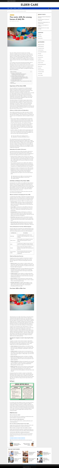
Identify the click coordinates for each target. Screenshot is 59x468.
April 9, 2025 (30, 461)
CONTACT (15, 8)
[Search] (51, 8)
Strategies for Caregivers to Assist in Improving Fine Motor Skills (22, 81)
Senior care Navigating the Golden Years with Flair (46, 459)
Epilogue (12, 82)
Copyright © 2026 (25, 467)
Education (39, 53)
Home (8, 8)
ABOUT (11, 8)
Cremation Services (41, 48)
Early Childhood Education (42, 51)
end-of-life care (40, 55)
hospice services (40, 62)
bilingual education (41, 44)
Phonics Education (41, 69)
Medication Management (42, 64)
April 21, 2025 (16, 455)
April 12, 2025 (16, 461)
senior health (40, 73)
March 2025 (40, 36)
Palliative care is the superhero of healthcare (17, 459)
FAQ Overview (13, 83)
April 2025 (39, 34)
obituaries (39, 68)
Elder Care (29, 5)
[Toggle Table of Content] (31, 71)
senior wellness (40, 75)
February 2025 (40, 38)
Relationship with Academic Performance (18, 74)
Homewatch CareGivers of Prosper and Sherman (17, 437)
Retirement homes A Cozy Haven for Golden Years (32, 453)
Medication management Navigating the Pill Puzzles (17, 453)
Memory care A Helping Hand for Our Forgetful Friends (47, 453)
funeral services (40, 57)
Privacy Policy (20, 8)
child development (41, 46)
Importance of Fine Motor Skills (16, 72)
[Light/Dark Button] (49, 8)
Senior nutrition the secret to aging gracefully (32, 459)
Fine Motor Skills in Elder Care (16, 80)
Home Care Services (41, 60)
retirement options (41, 71)
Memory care (40, 66)
